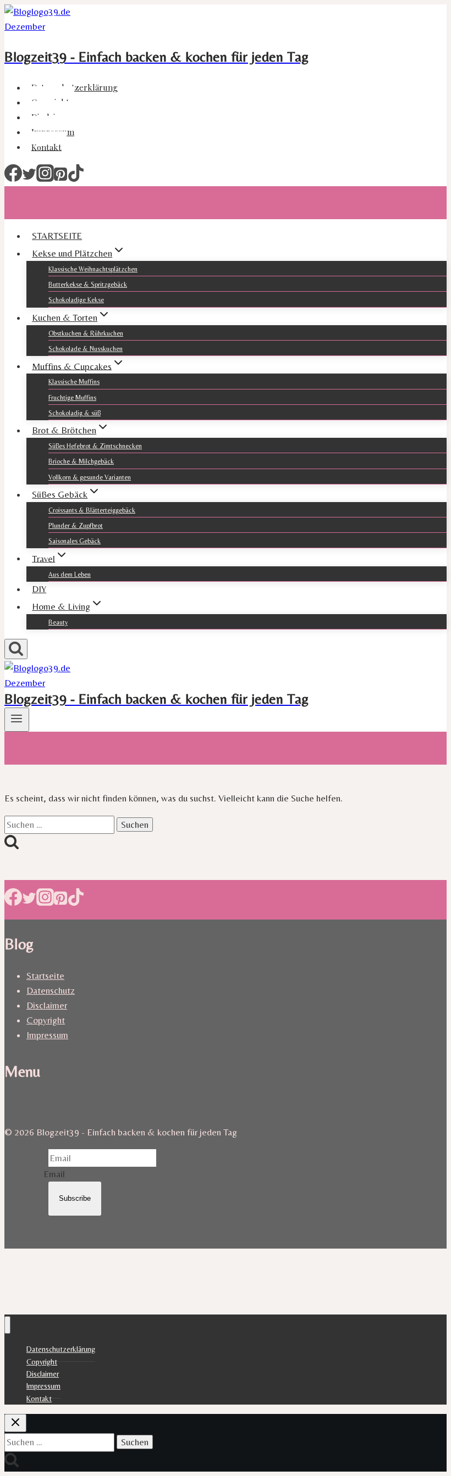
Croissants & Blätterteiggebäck (91, 510)
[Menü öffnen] (16, 720)
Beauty (58, 622)
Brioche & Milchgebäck (81, 461)
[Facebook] (13, 178)
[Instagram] (45, 178)
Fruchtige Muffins (72, 398)
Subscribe (75, 1198)
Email (54, 1173)
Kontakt (46, 146)
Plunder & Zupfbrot (75, 526)
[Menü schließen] (7, 1325)
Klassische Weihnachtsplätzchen (93, 269)
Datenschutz (50, 990)
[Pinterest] (60, 178)
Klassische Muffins (74, 382)
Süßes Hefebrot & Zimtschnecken (95, 446)
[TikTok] (76, 178)
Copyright (45, 1020)
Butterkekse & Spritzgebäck (87, 284)
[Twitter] (29, 178)
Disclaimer (46, 1005)
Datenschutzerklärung (74, 87)
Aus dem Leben (69, 574)
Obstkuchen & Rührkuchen (85, 333)
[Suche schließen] (15, 1423)
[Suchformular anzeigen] (16, 649)
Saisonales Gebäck (74, 541)
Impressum (47, 1034)
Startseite (45, 975)
